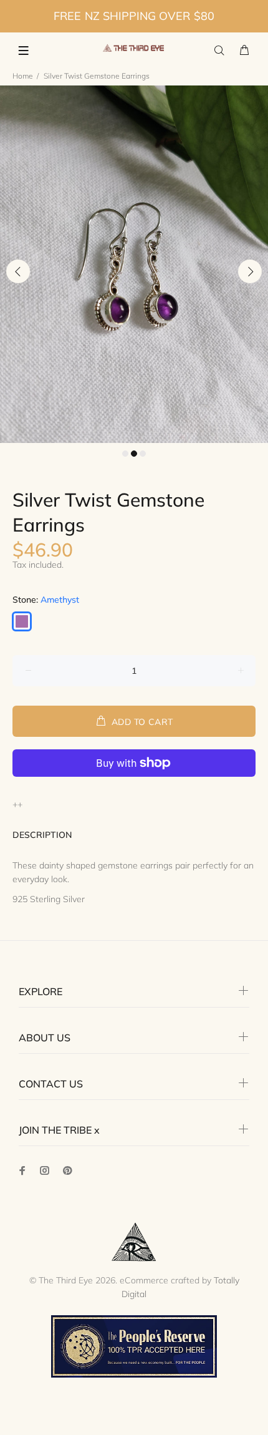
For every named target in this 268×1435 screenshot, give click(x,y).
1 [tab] (125, 453)
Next (250, 271)
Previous (18, 271)
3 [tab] (143, 453)
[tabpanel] (134, 264)
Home (22, 75)
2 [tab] (134, 453)
